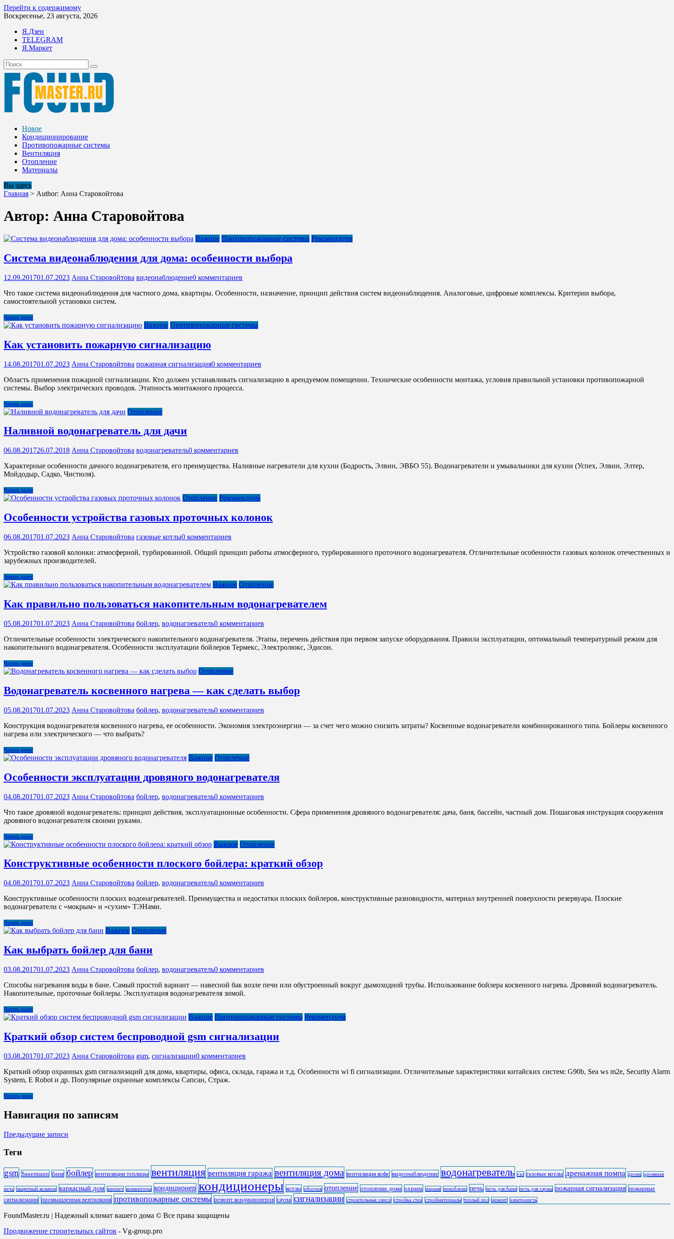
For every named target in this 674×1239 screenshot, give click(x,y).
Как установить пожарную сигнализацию (107, 345)
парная (433, 1188)
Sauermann (35, 1173)
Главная (16, 193)
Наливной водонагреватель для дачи (95, 431)
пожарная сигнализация (173, 364)
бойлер (147, 623)
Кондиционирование (55, 137)
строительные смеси (369, 1199)
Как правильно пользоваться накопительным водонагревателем (165, 604)
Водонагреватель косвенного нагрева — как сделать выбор (152, 690)
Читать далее (18, 317)
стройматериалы (443, 1199)
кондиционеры (241, 1186)
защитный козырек (36, 1188)
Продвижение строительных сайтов (60, 1231)
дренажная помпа (595, 1173)
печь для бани (501, 1188)
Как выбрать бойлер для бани (78, 950)
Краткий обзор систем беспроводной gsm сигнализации (141, 1036)
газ (520, 1174)
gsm (142, 1056)
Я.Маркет (37, 48)
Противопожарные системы (66, 145)
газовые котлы (159, 537)
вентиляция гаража (240, 1173)
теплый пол (476, 1199)
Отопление (39, 161)
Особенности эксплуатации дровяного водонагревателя (142, 777)
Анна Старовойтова (103, 277)
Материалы (40, 170)
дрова (634, 1174)
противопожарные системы (162, 1198)
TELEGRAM (42, 40)
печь (476, 1188)
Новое (32, 128)
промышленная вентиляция (76, 1199)
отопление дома (381, 1188)
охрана (413, 1188)
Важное (207, 238)
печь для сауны (535, 1188)
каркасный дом (82, 1188)
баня (58, 1173)
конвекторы (138, 1188)
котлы (293, 1188)
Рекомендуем (332, 238)
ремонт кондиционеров (244, 1199)
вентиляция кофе (368, 1173)
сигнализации (174, 1056)
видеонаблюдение (164, 277)
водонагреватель (162, 450)
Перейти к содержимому (42, 7)
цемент (499, 1199)
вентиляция (178, 1172)
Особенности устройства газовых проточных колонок (138, 517)
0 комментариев (218, 277)
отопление (341, 1188)
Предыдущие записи (36, 1134)
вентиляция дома (309, 1172)
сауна (284, 1199)
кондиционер (175, 1188)
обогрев (313, 1188)
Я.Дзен (33, 31)
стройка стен (408, 1199)
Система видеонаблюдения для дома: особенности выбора (148, 258)
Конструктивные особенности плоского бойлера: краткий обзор (163, 863)
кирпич (115, 1188)
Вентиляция (41, 153)
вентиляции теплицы (122, 1173)
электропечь (523, 1199)
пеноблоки (455, 1188)
